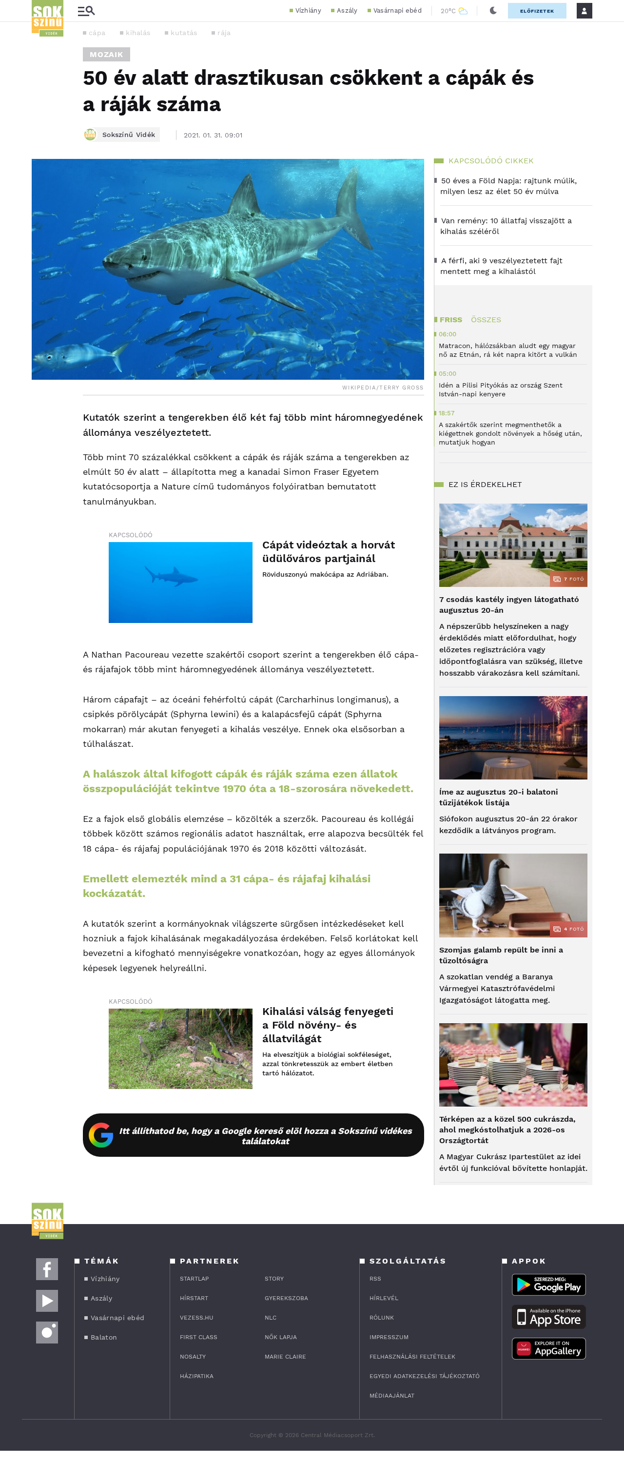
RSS (375, 1278)
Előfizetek (537, 11)
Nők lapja (281, 1337)
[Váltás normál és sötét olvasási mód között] (493, 11)
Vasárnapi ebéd (397, 10)
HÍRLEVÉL (384, 1298)
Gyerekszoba (286, 1298)
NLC (270, 1317)
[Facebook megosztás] (42, 420)
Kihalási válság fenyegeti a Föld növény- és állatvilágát (327, 1025)
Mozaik (106, 54)
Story (274, 1278)
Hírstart (194, 1298)
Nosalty (193, 1356)
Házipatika (197, 1376)
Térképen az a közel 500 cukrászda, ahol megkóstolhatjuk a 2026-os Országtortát (507, 1129)
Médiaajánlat (392, 1395)
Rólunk (382, 1317)
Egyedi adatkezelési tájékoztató (425, 1376)
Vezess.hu (197, 1317)
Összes (486, 319)
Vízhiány (308, 10)
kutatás (184, 33)
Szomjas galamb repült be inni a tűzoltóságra (501, 955)
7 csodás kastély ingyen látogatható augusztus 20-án (509, 605)
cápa (97, 33)
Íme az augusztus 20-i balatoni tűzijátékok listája (498, 797)
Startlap (194, 1278)
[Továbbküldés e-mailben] (42, 447)
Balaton (104, 1337)
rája (224, 33)
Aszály (347, 10)
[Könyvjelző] (42, 476)
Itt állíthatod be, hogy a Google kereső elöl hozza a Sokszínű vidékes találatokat (265, 1136)
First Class (198, 1337)
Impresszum (389, 1337)
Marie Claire (285, 1356)
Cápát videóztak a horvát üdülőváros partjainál (328, 552)
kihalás (138, 33)
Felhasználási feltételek (412, 1356)
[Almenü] (86, 11)
